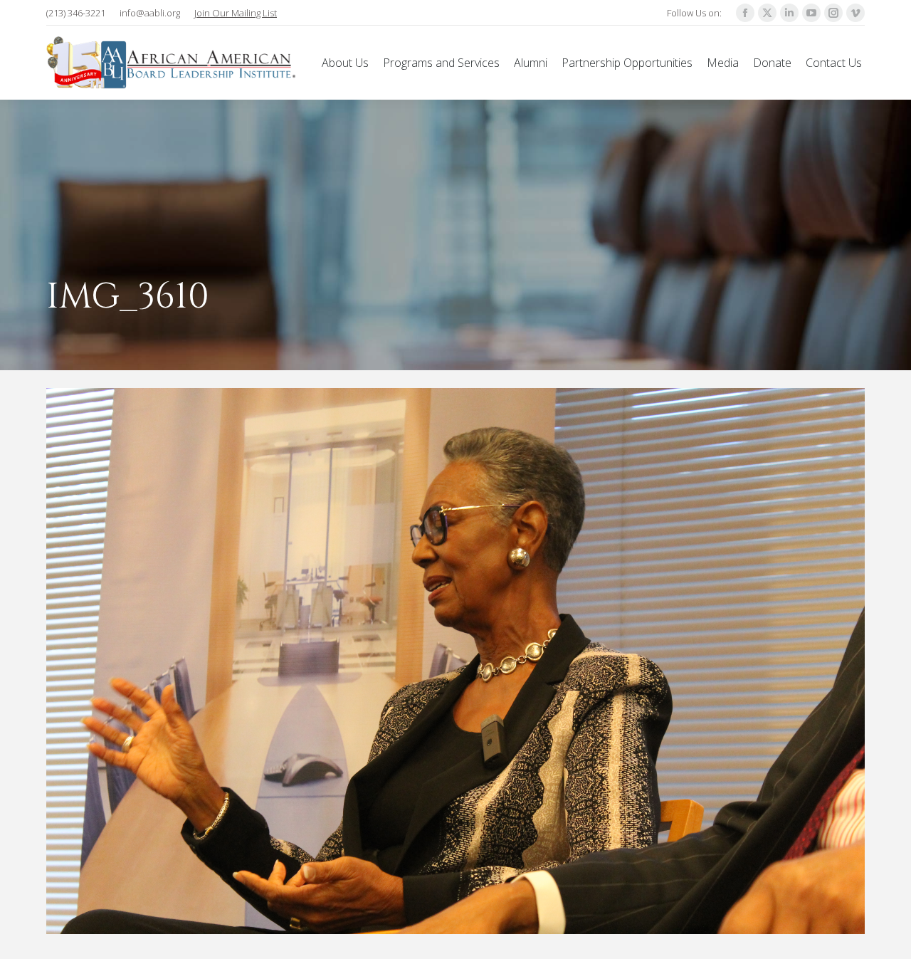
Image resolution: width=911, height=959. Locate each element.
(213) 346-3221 (75, 12)
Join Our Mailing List (235, 12)
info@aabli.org (150, 12)
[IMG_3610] (455, 661)
